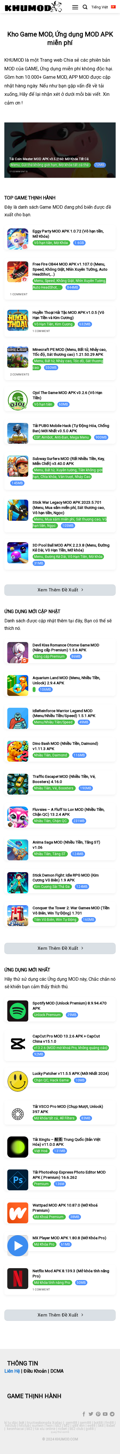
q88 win (78, 1426)
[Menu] (75, 7)
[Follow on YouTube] (105, 1414)
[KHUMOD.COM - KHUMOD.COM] (33, 6)
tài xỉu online (45, 1429)
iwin (49, 1426)
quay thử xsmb (60, 1432)
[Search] (85, 7)
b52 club (76, 1429)
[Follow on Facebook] (84, 1414)
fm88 (109, 1423)
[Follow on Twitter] (91, 1414)
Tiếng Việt (99, 7)
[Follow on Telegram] (112, 1414)
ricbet (62, 1429)
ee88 (91, 1426)
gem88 (71, 1423)
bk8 (101, 1426)
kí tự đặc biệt (14, 1423)
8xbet (110, 1426)
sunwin (38, 1426)
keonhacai (15, 1429)
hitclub (10, 1426)
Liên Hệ (12, 1371)
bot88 (98, 1423)
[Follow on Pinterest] (98, 1414)
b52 (58, 1426)
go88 (90, 1429)
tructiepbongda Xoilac (44, 1423)
